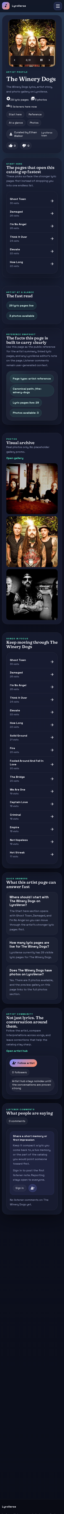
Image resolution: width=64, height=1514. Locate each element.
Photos (34, 122)
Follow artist (23, 1063)
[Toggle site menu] (58, 6)
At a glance (16, 122)
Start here (15, 114)
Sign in (20, 1188)
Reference (35, 114)
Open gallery (14, 458)
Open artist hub (17, 1051)
